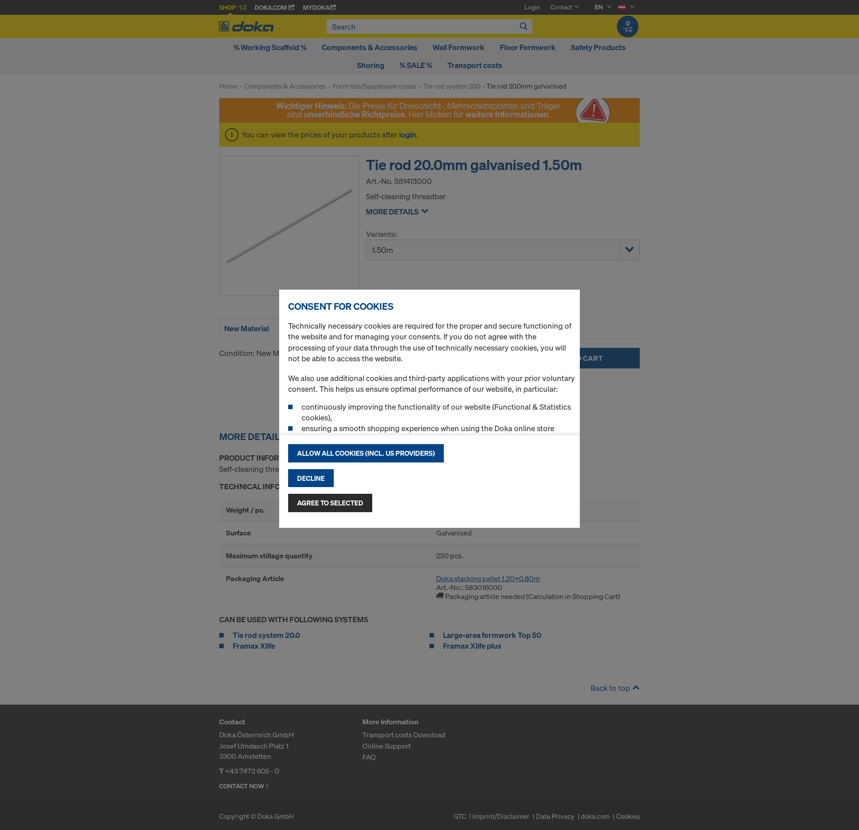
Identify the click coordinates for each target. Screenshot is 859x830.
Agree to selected (330, 502)
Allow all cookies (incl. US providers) (366, 453)
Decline (311, 478)
